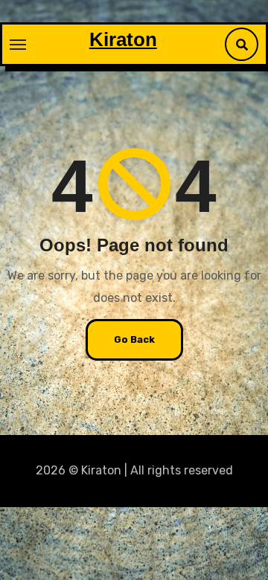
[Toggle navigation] (18, 44)
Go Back (134, 339)
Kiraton (123, 39)
